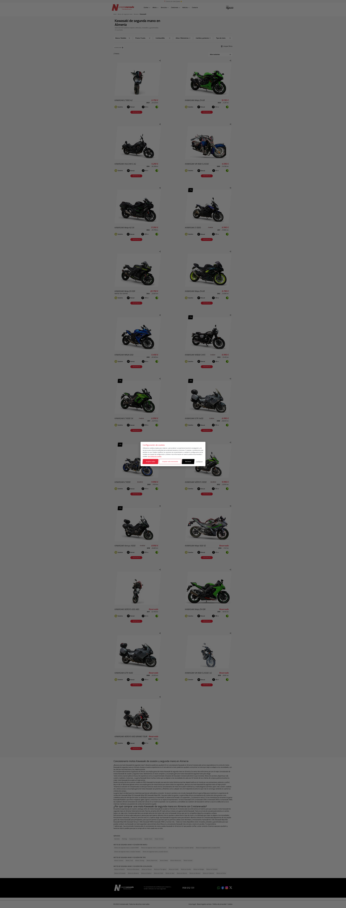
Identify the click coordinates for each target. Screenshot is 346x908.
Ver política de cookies (154, 456)
